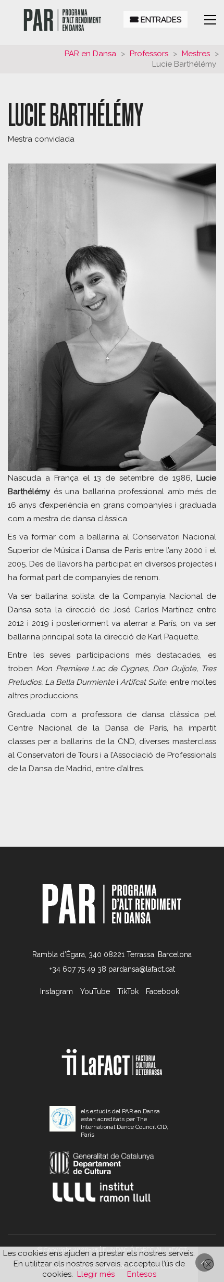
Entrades (160, 19)
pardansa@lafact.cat (141, 969)
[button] (210, 19)
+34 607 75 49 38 (77, 969)
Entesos (141, 1274)
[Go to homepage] (62, 20)
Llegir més (96, 1274)
